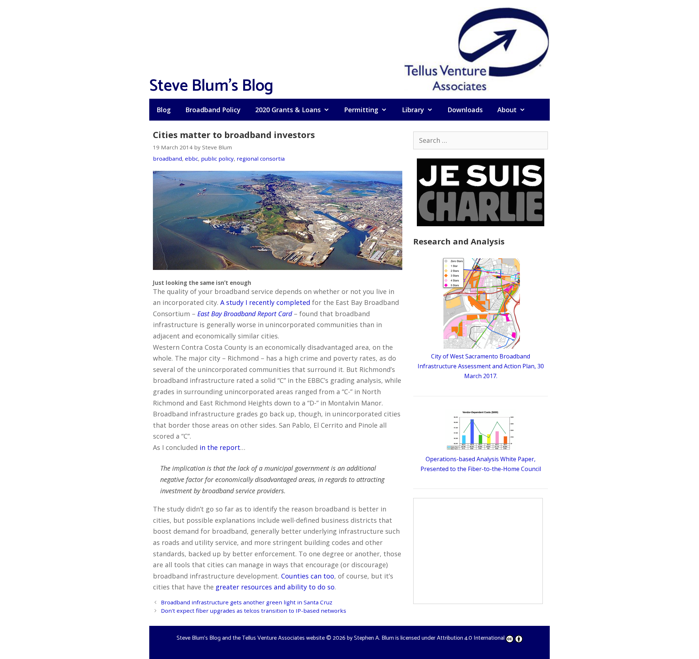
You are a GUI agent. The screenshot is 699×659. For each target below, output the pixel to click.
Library (413, 109)
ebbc (191, 158)
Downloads (465, 109)
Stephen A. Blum (374, 638)
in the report (220, 447)
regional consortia (261, 158)
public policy (217, 158)
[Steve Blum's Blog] (477, 48)
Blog (164, 109)
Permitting (361, 109)
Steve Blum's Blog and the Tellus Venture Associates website (251, 638)
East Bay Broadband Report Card (244, 313)
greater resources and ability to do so (275, 586)
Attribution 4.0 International (471, 638)
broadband (167, 158)
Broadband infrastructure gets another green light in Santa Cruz (246, 602)
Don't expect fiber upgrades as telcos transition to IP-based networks (253, 610)
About (507, 109)
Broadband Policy (213, 109)
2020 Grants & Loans (288, 109)
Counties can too (307, 576)
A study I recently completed (265, 302)
